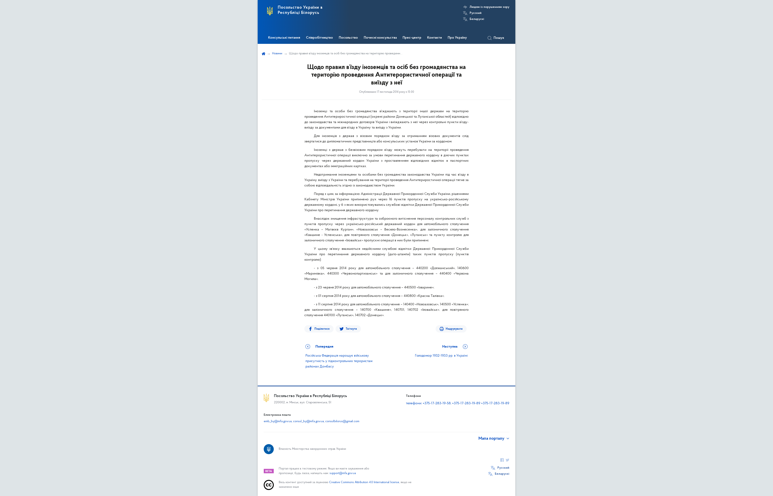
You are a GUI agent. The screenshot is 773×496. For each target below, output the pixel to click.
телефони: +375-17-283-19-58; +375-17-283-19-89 (443, 403)
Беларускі (477, 19)
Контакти (434, 38)
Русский (476, 13)
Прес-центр (412, 38)
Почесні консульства (380, 38)
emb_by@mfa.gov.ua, (278, 421)
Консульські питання (284, 38)
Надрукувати (454, 328)
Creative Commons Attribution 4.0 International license (364, 482)
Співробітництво (319, 38)
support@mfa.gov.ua (343, 473)
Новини (277, 53)
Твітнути (351, 328)
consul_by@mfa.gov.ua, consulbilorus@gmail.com (326, 421)
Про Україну (457, 38)
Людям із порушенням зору (489, 7)
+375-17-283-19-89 (495, 403)
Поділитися (322, 328)
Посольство (348, 38)
